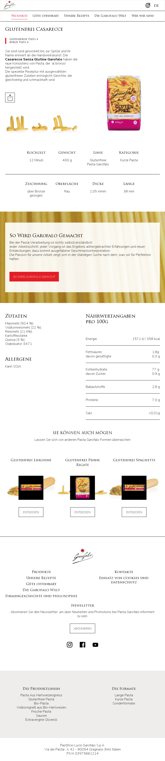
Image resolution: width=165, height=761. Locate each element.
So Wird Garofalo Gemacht (34, 277)
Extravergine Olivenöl (41, 719)
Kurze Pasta (17, 42)
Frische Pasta (41, 711)
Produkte (19, 16)
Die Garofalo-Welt (110, 16)
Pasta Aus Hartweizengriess (41, 695)
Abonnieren (82, 629)
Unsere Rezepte (76, 16)
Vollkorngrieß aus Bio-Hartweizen (41, 707)
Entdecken (31, 512)
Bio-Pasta (41, 703)
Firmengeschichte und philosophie (41, 596)
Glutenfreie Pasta (22, 39)
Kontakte (124, 572)
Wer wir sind (142, 16)
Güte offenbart (46, 16)
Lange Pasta (124, 695)
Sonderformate (124, 703)
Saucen (41, 715)
